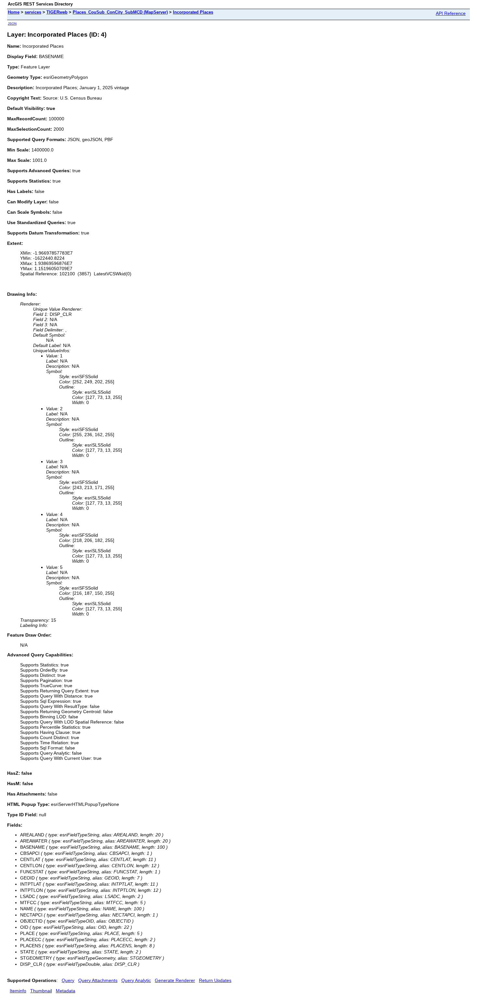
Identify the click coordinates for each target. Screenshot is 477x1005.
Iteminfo (18, 990)
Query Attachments (97, 980)
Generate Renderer (175, 980)
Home (13, 12)
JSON (12, 23)
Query (68, 980)
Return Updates (215, 980)
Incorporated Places (193, 12)
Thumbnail (41, 990)
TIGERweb (56, 12)
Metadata (65, 990)
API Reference (451, 13)
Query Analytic (136, 980)
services (33, 12)
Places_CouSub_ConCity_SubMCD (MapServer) (120, 12)
